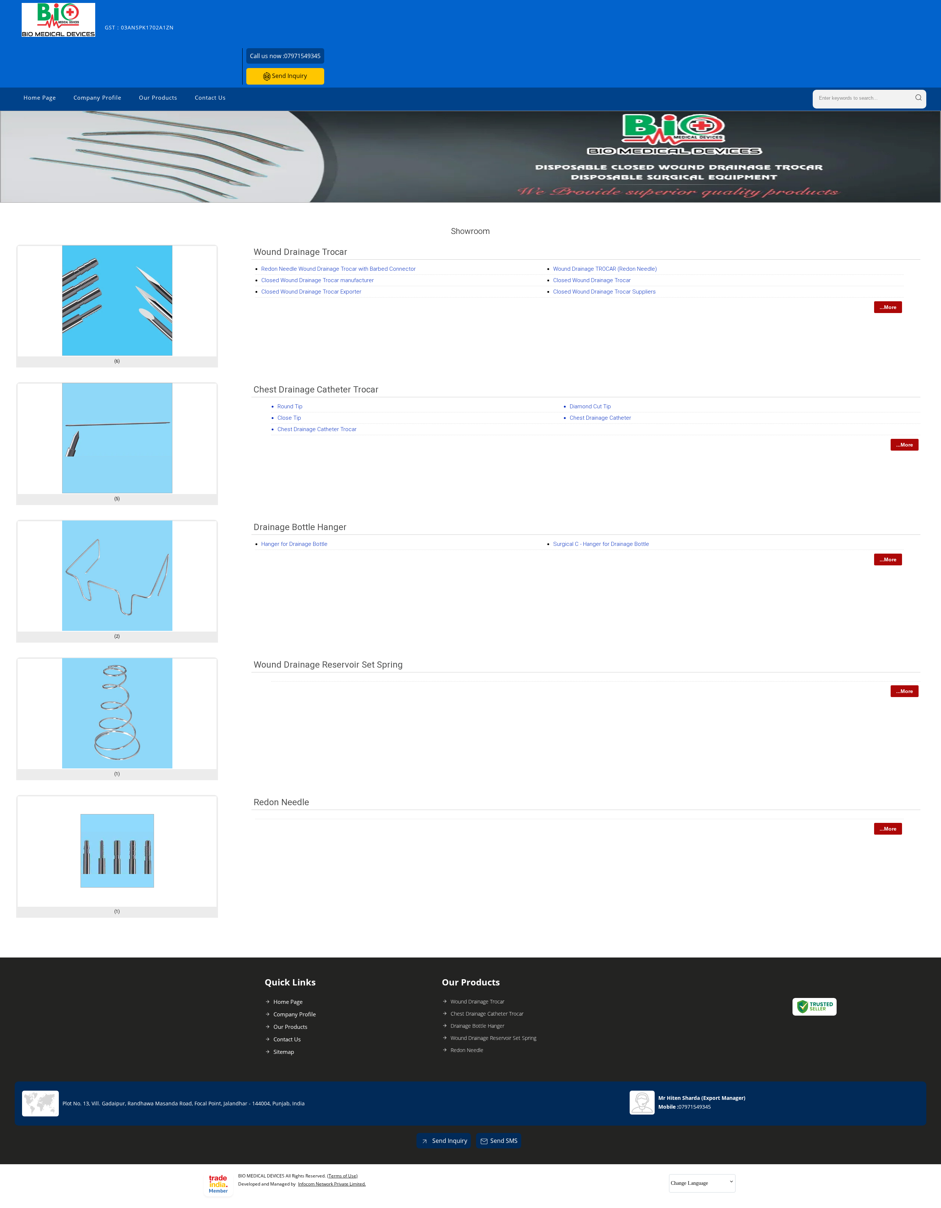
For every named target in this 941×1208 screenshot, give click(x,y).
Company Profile (97, 97)
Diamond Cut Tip (590, 406)
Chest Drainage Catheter (600, 418)
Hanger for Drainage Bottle (294, 544)
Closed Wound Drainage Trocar (592, 280)
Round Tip (290, 406)
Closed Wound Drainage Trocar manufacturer (317, 280)
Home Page (40, 97)
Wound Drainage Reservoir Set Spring (328, 665)
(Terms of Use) (342, 1176)
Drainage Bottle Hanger (300, 527)
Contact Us (210, 97)
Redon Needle (281, 802)
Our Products (158, 97)
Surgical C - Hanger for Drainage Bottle (601, 544)
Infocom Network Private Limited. (332, 1184)
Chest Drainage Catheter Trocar (316, 389)
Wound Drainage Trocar (300, 252)
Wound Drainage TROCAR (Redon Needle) (605, 269)
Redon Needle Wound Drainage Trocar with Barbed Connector (338, 269)
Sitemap (283, 1051)
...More (888, 307)
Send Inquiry (289, 76)
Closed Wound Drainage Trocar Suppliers (604, 291)
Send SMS (504, 1141)
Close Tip (289, 418)
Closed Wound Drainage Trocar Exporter (311, 291)
